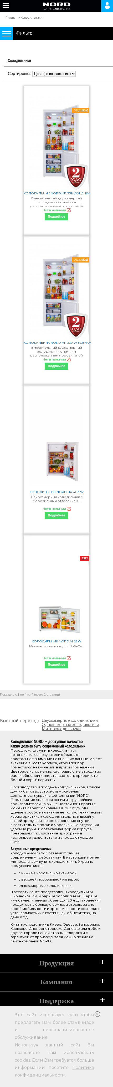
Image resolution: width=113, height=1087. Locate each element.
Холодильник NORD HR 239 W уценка (56, 343)
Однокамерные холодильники (70, 724)
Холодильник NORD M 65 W (56, 641)
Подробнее (56, 217)
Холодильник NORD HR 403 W (56, 492)
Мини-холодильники (61, 729)
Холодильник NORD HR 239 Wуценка (56, 193)
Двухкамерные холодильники (70, 720)
